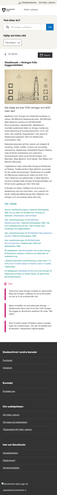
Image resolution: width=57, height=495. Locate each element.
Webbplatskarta (29, 2)
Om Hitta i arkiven (47, 2)
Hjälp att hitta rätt (14, 35)
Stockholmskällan (26, 250)
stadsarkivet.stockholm (13, 490)
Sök (50, 27)
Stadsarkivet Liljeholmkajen (25, 215)
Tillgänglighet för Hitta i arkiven (17, 429)
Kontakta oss (9, 391)
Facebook (7, 360)
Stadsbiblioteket (10, 453)
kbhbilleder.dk (24, 270)
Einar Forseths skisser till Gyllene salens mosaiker (30, 263)
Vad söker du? (11, 20)
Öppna (47, 55)
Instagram (7, 368)
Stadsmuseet (9, 460)
